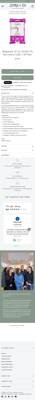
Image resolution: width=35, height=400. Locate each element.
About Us (3, 353)
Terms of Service (6, 394)
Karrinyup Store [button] (6, 381)
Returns (4, 150)
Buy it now (17, 77)
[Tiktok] (5, 396)
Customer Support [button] (7, 348)
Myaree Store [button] (5, 376)
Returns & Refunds (6, 361)
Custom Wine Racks (6, 370)
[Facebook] (2, 396)
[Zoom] (17, 31)
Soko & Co (6, 392)
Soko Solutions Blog (6, 364)
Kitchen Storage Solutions (17, 11)
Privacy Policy (18, 392)
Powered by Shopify (25, 394)
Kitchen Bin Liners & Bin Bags (18, 13)
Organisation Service (7, 367)
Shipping (4, 146)
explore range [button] (6, 386)
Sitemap (15, 394)
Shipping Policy (5, 359)
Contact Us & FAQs (6, 356)
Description (5, 93)
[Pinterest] (9, 396)
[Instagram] (12, 396)
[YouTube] (16, 396)
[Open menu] (4, 6)
